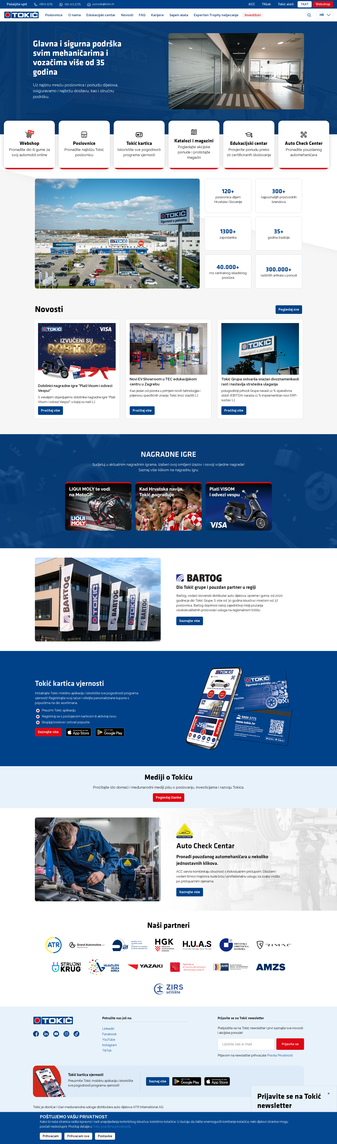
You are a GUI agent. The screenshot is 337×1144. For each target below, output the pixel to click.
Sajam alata (178, 15)
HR (322, 15)
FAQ (142, 15)
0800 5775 (46, 4)
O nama (74, 15)
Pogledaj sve (288, 309)
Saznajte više (189, 621)
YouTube (108, 1039)
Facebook (109, 1034)
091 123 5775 (73, 4)
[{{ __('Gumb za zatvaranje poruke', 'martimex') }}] (329, 1093)
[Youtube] (56, 1034)
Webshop (323, 4)
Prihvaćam (51, 1136)
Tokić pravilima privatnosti (111, 1126)
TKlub (266, 4)
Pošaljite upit (17, 4)
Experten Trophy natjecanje (216, 15)
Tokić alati (286, 4)
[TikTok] (76, 1034)
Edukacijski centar (100, 15)
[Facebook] (36, 1034)
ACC (251, 4)
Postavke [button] (105, 1136)
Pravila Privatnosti (280, 1055)
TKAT (305, 4)
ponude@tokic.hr (103, 4)
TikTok (107, 1050)
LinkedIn (108, 1029)
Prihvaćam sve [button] (78, 1136)
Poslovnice (54, 15)
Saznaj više (157, 1081)
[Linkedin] (46, 1034)
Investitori (253, 15)
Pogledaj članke (168, 797)
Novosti (127, 15)
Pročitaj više (50, 410)
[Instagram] (66, 1034)
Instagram (109, 1045)
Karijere (157, 15)
